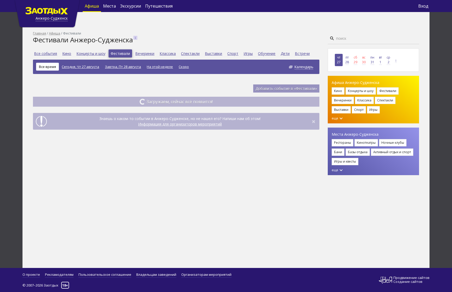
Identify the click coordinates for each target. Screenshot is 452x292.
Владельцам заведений (156, 274)
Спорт (232, 53)
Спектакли (190, 53)
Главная (39, 33)
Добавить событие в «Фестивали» (286, 88)
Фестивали (120, 53)
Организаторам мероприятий (206, 274)
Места (109, 6)
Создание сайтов (407, 281)
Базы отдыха (358, 152)
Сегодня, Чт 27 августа (80, 66)
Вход (423, 6)
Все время (47, 66)
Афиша (92, 6)
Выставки (213, 53)
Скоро (184, 66)
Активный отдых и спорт (392, 152)
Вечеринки (144, 53)
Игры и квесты (345, 161)
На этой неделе (160, 66)
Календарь (303, 66)
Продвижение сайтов (411, 278)
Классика (168, 53)
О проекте (31, 274)
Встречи (302, 53)
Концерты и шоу (90, 53)
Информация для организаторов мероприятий (180, 124)
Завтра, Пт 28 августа (123, 66)
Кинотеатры (366, 142)
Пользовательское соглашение (104, 274)
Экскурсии (130, 6)
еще (335, 118)
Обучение (266, 53)
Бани (338, 152)
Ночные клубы (392, 142)
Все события (45, 53)
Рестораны (342, 142)
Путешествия (159, 6)
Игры (248, 53)
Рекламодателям (59, 274)
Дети (285, 53)
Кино (66, 53)
